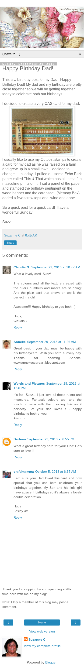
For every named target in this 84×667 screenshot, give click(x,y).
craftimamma (24, 471)
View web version (42, 631)
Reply (18, 327)
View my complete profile (42, 646)
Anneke (20, 342)
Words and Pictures (29, 383)
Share (10, 242)
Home (42, 622)
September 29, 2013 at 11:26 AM (51, 342)
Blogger (50, 662)
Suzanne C (37, 639)
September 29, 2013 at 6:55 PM (50, 439)
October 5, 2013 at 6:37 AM (55, 471)
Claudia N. (22, 267)
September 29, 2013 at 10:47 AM (55, 267)
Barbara (20, 439)
